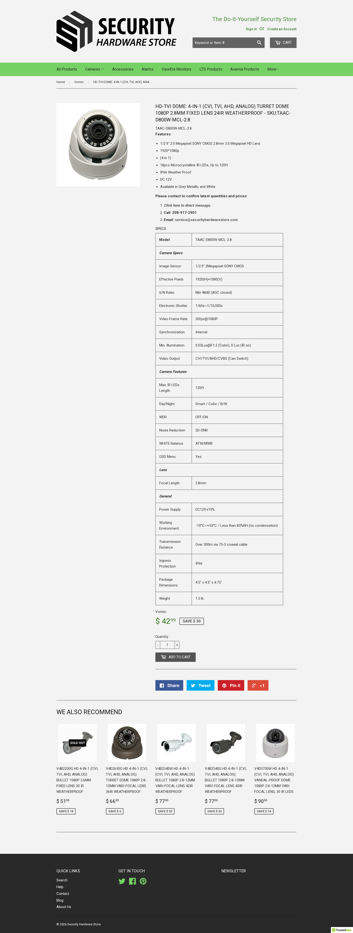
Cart (287, 42)
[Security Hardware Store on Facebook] (132, 883)
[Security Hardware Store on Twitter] (122, 883)
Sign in (251, 29)
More (271, 69)
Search (61, 880)
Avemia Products (244, 69)
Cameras (93, 69)
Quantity (161, 637)
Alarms (147, 69)
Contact (62, 893)
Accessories (123, 69)
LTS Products (211, 69)
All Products (66, 69)
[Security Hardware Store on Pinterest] (143, 883)
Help (59, 887)
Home (60, 82)
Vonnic (79, 82)
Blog (59, 900)
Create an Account (282, 29)
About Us (63, 907)
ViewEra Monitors (176, 69)
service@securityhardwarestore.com (206, 220)
